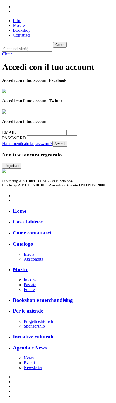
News (29, 358)
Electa (29, 254)
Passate (30, 284)
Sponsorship (34, 326)
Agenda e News (30, 348)
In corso (30, 280)
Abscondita (33, 259)
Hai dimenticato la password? (27, 143)
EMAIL (9, 132)
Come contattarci (32, 233)
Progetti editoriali (38, 321)
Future (29, 289)
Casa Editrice (28, 222)
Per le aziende (28, 311)
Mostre (20, 269)
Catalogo (23, 244)
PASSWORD (14, 138)
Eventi (29, 362)
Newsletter (33, 367)
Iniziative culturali (33, 336)
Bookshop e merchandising (43, 300)
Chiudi (8, 54)
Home (19, 211)
